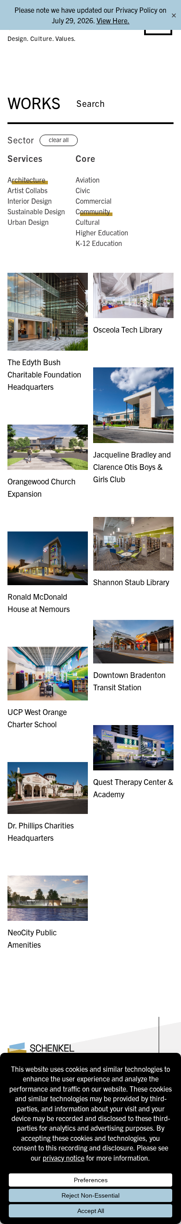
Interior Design (29, 200)
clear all (59, 139)
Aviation (88, 179)
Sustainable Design (36, 211)
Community (93, 211)
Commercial (94, 200)
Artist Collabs (27, 190)
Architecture (26, 179)
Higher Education (102, 232)
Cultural (88, 221)
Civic (83, 190)
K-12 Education (99, 242)
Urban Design (28, 221)
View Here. (113, 20)
